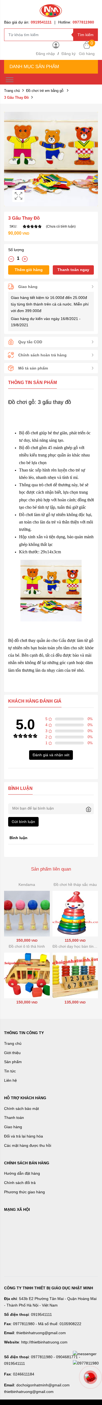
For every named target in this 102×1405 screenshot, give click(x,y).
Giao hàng (13, 1127)
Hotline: (76, 22)
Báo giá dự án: (28, 22)
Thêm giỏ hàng (29, 269)
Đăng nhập (45, 53)
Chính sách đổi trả (20, 1182)
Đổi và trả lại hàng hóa (23, 1136)
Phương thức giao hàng (24, 1192)
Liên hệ (10, 1080)
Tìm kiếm (86, 35)
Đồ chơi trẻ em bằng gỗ (45, 91)
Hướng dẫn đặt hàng (22, 1173)
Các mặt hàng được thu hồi (27, 1145)
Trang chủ (12, 91)
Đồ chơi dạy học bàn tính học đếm (75, 946)
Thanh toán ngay (73, 269)
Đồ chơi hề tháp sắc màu (75, 884)
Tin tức (10, 1071)
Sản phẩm (13, 1062)
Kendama (26, 884)
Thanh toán (14, 1117)
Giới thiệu (12, 1053)
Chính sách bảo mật (21, 1108)
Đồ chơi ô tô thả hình (27, 946)
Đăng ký (68, 53)
